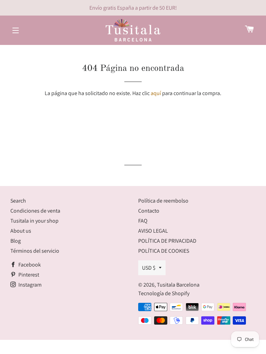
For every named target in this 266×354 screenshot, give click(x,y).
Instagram (29, 284)
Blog (15, 240)
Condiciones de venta (35, 210)
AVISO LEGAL (153, 230)
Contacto (148, 210)
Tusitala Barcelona (178, 284)
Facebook (29, 264)
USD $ (149, 267)
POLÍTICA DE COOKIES (163, 250)
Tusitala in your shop (34, 220)
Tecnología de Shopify (163, 293)
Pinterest (28, 274)
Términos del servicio (34, 250)
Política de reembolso (163, 200)
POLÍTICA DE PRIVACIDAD (167, 240)
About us (20, 230)
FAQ (143, 220)
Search (18, 200)
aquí (156, 93)
